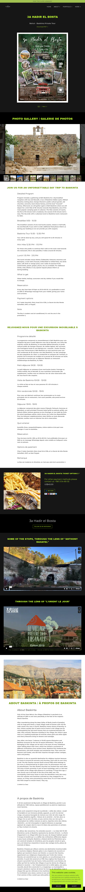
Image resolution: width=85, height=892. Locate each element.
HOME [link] (49, 6)
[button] (57, 7)
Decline (58, 886)
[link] (8, 6)
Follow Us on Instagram (42, 526)
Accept (74, 886)
